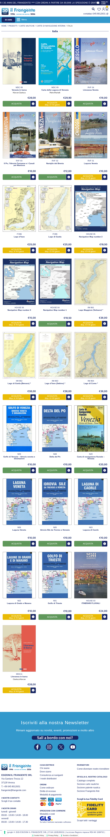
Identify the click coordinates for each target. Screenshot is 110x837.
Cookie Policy (39, 835)
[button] (22, 19)
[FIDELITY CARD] (98, 2)
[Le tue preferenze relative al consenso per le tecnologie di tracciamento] (4, 832)
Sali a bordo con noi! (55, 737)
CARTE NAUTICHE (27, 26)
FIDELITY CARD (104, 3)
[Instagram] (49, 747)
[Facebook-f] (37, 747)
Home (4, 26)
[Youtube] (72, 747)
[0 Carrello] (106, 9)
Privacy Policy (53, 835)
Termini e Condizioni (70, 835)
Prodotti (12, 26)
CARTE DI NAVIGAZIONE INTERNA (50, 26)
